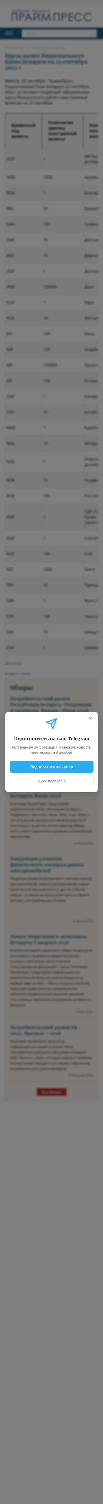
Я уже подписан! (51, 781)
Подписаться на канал (51, 766)
